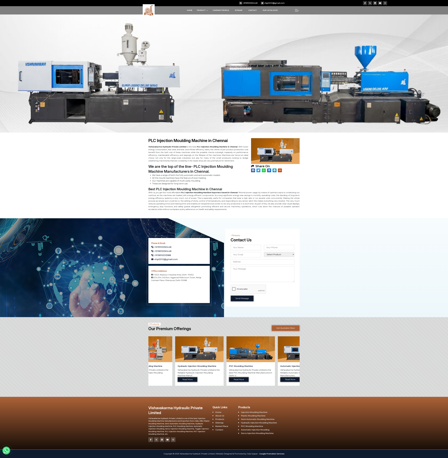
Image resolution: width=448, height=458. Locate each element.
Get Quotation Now (285, 328)
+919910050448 (250, 3)
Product (201, 10)
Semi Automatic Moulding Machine (258, 419)
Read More (161, 379)
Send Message (242, 298)
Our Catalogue (270, 10)
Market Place (221, 426)
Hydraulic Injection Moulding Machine (259, 423)
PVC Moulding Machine (163, 366)
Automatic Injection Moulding (217, 366)
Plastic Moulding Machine (253, 416)
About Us (219, 416)
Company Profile (221, 10)
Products (219, 419)
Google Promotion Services (271, 454)
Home (189, 10)
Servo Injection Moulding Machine (271, 366)
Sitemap (238, 10)
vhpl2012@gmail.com (274, 3)
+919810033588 (162, 255)
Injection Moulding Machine (254, 412)
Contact (252, 10)
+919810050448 (162, 251)
